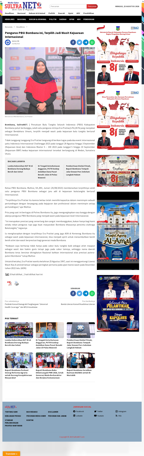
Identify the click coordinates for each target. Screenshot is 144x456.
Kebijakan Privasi (13, 416)
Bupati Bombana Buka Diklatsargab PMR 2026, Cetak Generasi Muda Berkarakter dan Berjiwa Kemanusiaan (49, 374)
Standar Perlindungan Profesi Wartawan (13, 423)
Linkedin (79, 416)
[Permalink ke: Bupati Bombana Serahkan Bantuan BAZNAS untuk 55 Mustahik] (81, 360)
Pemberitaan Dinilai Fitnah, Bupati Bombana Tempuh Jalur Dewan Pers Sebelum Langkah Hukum (79, 344)
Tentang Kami (11, 412)
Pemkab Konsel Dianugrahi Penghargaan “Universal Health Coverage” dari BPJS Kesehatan (26, 304)
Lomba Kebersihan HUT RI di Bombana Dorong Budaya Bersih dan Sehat (20, 169)
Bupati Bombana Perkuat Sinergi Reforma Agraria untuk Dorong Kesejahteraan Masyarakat (18, 374)
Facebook (80, 411)
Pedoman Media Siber (36, 416)
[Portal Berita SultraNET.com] (23, 6)
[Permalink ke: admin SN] (8, 42)
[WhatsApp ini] (92, 42)
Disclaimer (53, 412)
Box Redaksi (32, 412)
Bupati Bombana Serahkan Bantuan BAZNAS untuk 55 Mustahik (79, 372)
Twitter (100, 411)
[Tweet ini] (79, 42)
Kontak (29, 420)
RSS (120, 416)
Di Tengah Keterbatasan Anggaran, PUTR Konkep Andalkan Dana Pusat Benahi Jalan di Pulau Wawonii (49, 172)
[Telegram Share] (86, 42)
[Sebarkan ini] (73, 42)
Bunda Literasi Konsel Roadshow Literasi (78, 302)
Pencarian (92, 6)
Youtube (100, 416)
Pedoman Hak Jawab (57, 416)
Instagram (122, 411)
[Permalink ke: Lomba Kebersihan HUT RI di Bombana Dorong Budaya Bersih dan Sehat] (19, 330)
